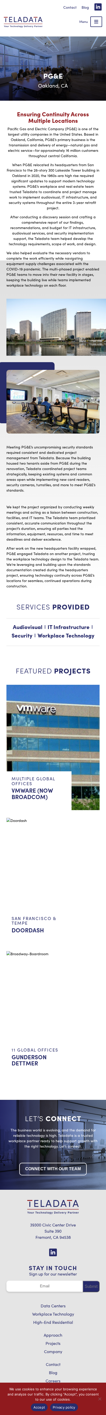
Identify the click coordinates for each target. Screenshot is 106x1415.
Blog (85, 7)
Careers (53, 1380)
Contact (70, 7)
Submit (91, 1286)
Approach (53, 1335)
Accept (39, 1407)
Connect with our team (53, 1168)
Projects (53, 1343)
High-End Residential (53, 1322)
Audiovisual (27, 627)
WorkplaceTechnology (66, 635)
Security (22, 635)
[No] (99, 1398)
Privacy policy (64, 1407)
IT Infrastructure (69, 627)
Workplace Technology (53, 1314)
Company (53, 1351)
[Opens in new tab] (98, 7)
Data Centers (53, 1305)
